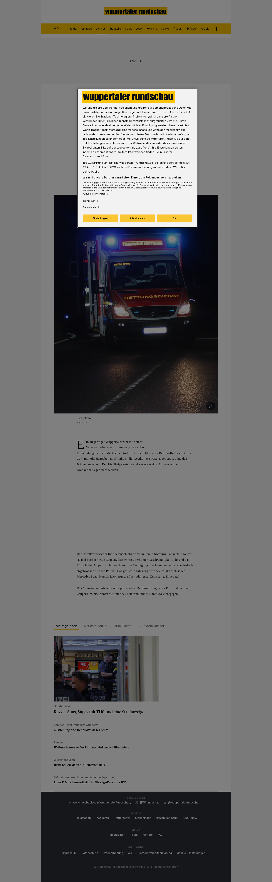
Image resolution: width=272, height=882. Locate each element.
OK (174, 218)
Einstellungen (100, 218)
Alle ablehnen (137, 218)
